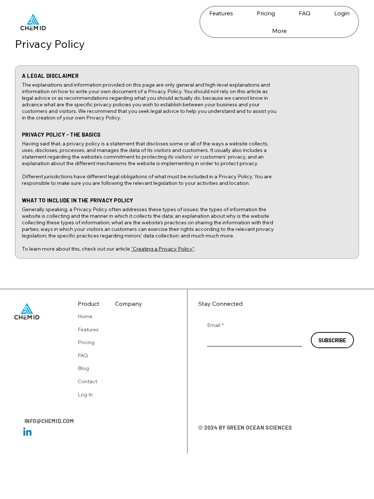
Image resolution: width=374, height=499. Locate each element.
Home (85, 316)
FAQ (83, 355)
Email (215, 325)
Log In (85, 394)
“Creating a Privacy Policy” (162, 248)
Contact (87, 381)
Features (88, 329)
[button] (279, 30)
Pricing (86, 342)
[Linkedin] (27, 432)
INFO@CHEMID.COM (49, 421)
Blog (83, 368)
